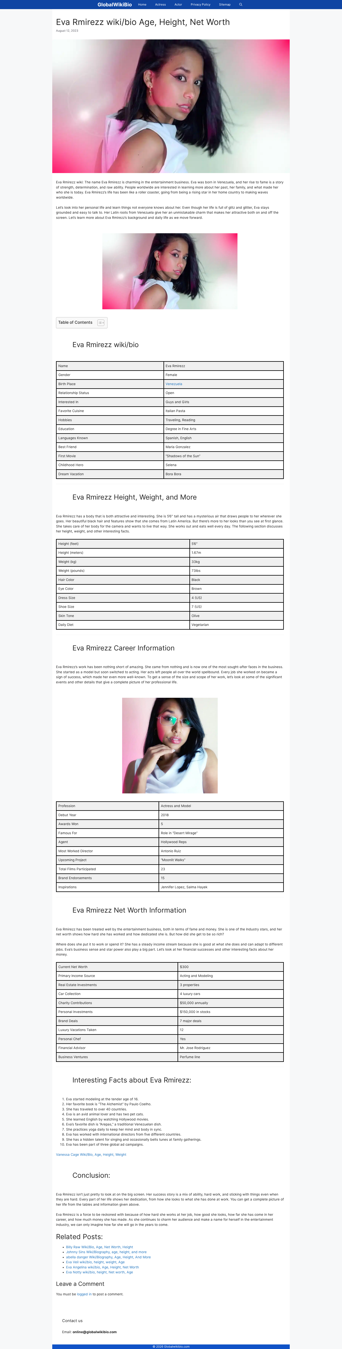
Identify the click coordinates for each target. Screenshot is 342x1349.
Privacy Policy (200, 4)
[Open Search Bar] (241, 4)
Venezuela (174, 384)
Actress (160, 4)
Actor (178, 4)
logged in (84, 1294)
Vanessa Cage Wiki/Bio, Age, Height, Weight (91, 1155)
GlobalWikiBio (115, 5)
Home (142, 4)
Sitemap (225, 4)
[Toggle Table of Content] (98, 322)
